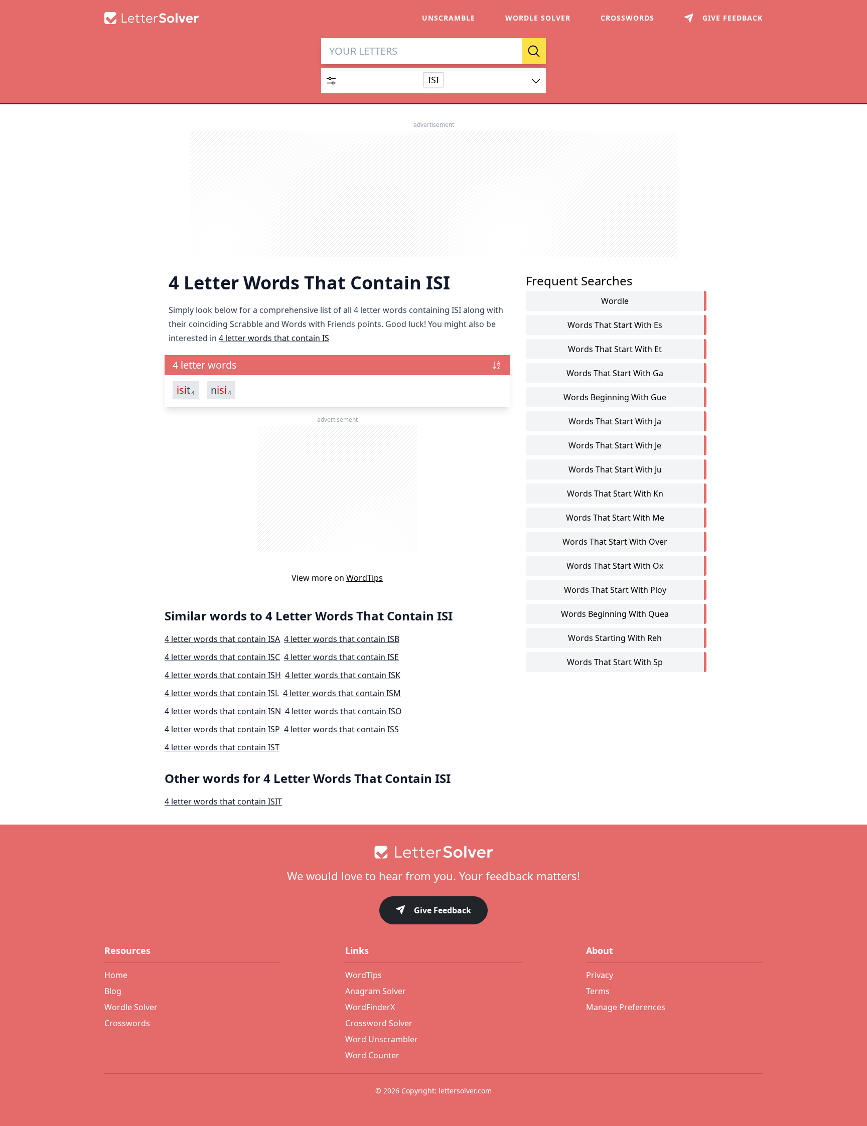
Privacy (599, 975)
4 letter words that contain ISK (342, 675)
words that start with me (615, 517)
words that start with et (615, 349)
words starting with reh (615, 638)
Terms (598, 991)
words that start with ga (614, 373)
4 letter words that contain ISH (223, 675)
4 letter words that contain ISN (223, 711)
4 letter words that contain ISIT (223, 801)
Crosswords (627, 18)
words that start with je (614, 445)
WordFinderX (370, 1007)
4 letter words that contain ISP (222, 729)
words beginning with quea (615, 613)
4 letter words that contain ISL (222, 693)
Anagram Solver (375, 991)
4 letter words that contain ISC (222, 657)
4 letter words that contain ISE (341, 657)
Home (115, 975)
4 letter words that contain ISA (222, 639)
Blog (112, 991)
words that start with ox (614, 565)
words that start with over (614, 541)
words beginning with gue (614, 397)
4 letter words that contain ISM (342, 693)
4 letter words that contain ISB (341, 639)
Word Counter (372, 1055)
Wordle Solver (537, 18)
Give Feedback (442, 910)
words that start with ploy (615, 589)
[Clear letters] (511, 51)
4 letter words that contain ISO (343, 711)
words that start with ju (615, 469)
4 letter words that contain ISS (341, 729)
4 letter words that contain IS (274, 338)
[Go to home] (433, 852)
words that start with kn (615, 493)
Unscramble (448, 18)
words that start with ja (614, 421)
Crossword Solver (378, 1023)
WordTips (364, 577)
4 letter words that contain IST (222, 747)
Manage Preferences (625, 1007)
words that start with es (614, 325)
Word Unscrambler (381, 1039)
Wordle (615, 300)
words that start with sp (615, 662)
